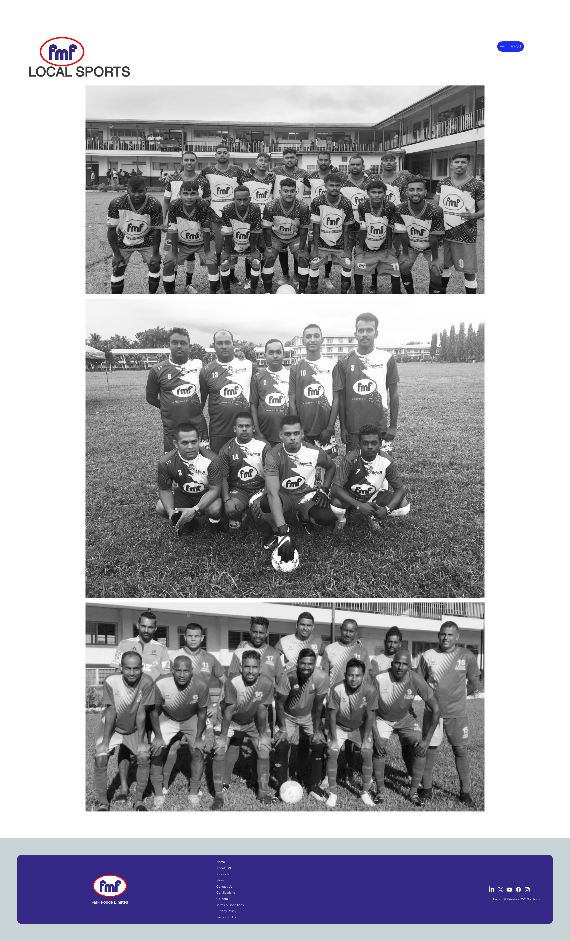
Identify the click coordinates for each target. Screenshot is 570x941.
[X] (500, 889)
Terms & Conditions (230, 905)
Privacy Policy (226, 911)
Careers (222, 899)
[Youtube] (509, 889)
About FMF (224, 868)
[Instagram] (527, 889)
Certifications (225, 892)
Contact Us (224, 886)
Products (222, 874)
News (220, 880)
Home (220, 862)
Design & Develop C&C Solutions (516, 899)
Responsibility (226, 917)
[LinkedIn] (491, 889)
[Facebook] (518, 889)
